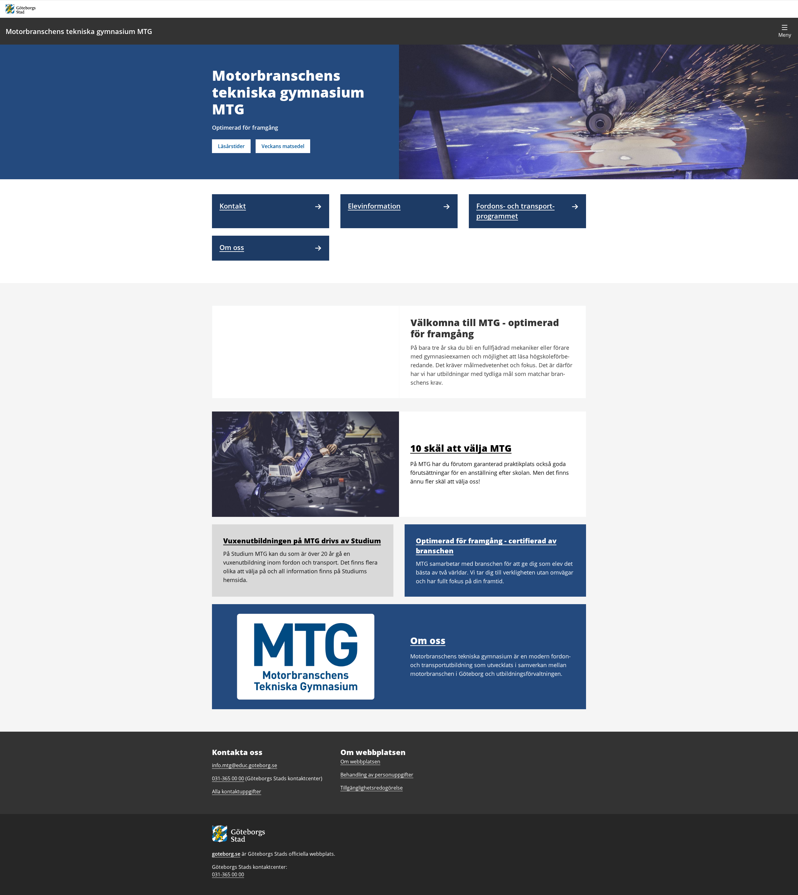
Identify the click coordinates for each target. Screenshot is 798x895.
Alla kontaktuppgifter (236, 791)
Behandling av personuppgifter (376, 774)
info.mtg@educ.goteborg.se (244, 765)
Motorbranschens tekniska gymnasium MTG (79, 31)
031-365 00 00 (228, 874)
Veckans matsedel (283, 146)
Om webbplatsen (360, 761)
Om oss (427, 640)
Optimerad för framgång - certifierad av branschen (486, 545)
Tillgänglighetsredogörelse (371, 787)
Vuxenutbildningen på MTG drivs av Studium (302, 540)
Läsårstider (231, 146)
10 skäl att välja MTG (461, 448)
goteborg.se (226, 853)
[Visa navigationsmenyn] (784, 31)
